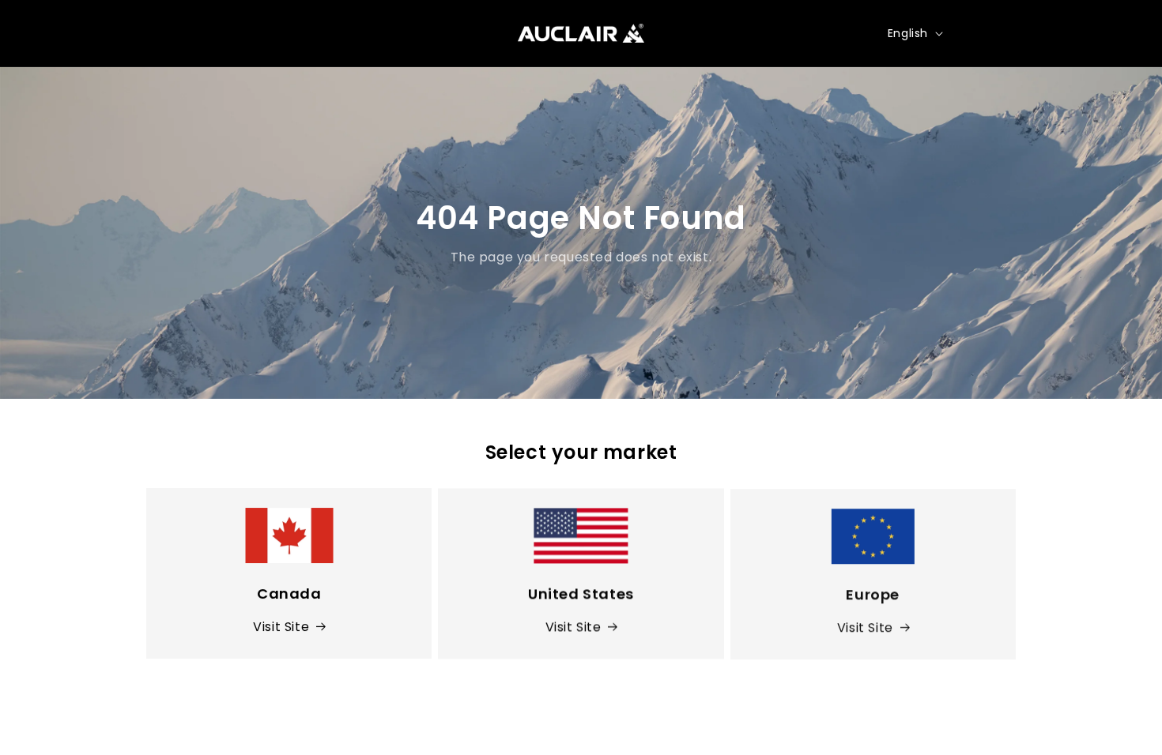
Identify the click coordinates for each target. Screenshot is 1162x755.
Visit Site (281, 627)
